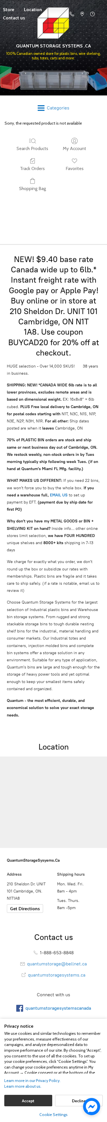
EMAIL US (58, 495)
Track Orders (32, 168)
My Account (74, 148)
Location (33, 9)
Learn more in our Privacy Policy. (32, 1080)
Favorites (75, 168)
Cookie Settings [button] (53, 1114)
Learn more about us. (22, 1086)
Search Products (32, 148)
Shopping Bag (32, 188)
